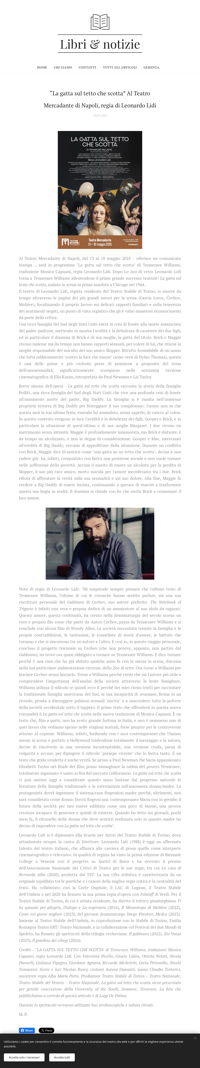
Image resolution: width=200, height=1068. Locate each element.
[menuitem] (44, 67)
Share (29, 1030)
